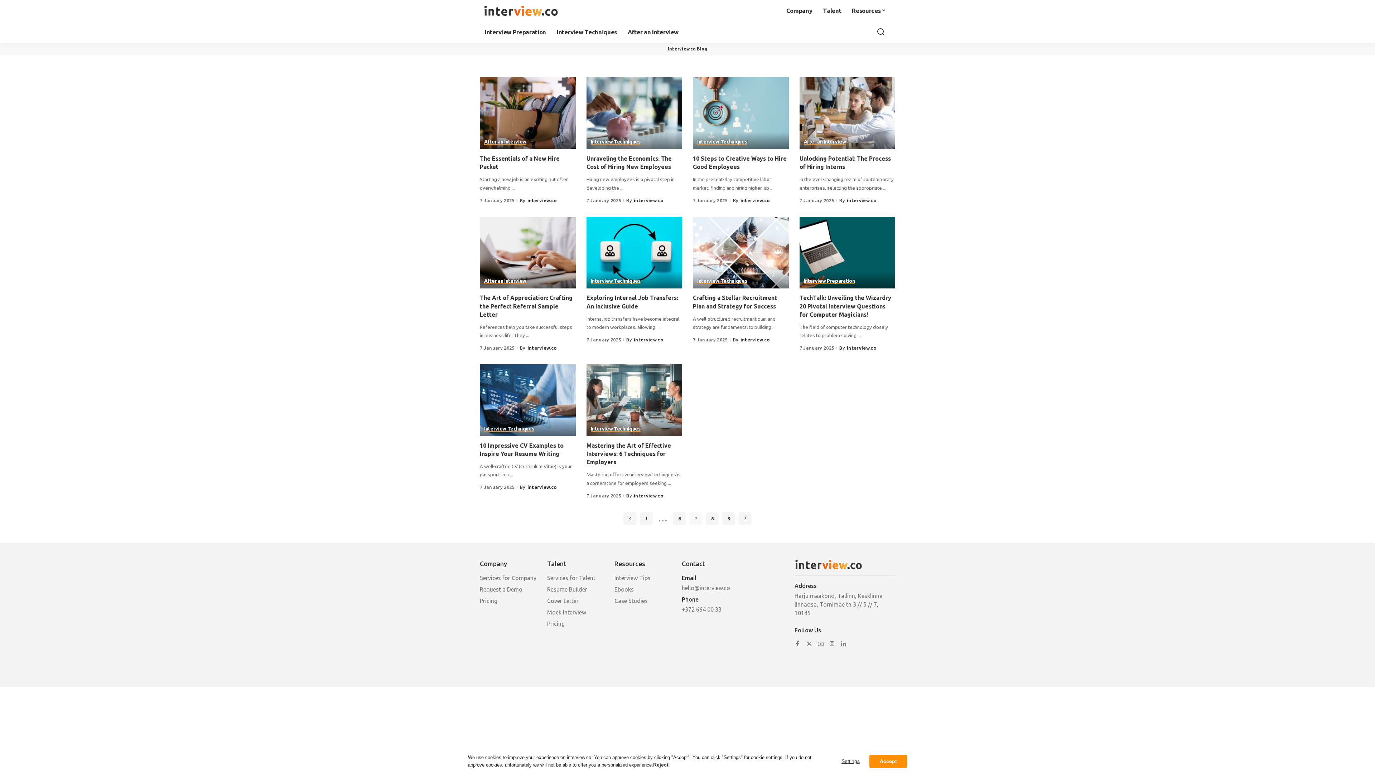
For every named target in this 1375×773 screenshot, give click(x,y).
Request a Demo (501, 589)
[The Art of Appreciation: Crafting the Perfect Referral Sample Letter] (528, 253)
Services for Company (508, 578)
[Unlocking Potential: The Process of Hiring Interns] (848, 113)
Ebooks (624, 589)
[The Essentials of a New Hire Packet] (528, 113)
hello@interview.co (706, 588)
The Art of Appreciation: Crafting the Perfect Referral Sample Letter (526, 306)
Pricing (488, 601)
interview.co (542, 200)
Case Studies (631, 601)
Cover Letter (563, 601)
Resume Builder (567, 589)
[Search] (881, 32)
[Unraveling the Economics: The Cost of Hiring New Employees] (634, 113)
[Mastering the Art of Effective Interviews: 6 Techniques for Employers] (634, 400)
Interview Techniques (616, 142)
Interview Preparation (829, 281)
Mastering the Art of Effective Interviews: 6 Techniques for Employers (629, 453)
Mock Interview (566, 612)
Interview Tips (632, 578)
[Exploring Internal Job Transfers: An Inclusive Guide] (634, 253)
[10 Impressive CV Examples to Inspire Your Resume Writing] (528, 400)
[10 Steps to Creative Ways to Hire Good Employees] (741, 113)
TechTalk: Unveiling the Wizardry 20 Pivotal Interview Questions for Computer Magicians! (845, 306)
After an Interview (505, 142)
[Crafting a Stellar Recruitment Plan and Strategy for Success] (741, 253)
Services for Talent (571, 578)
